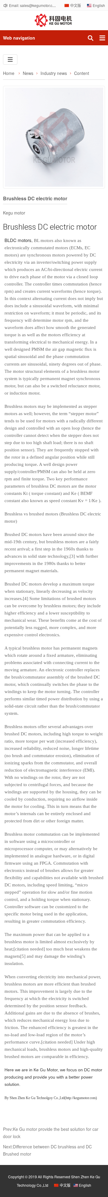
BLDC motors (18, 240)
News (28, 73)
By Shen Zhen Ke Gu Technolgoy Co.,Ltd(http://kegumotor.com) (51, 1098)
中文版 (75, 5)
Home (8, 73)
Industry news (53, 73)
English (99, 5)
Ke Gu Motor (46, 1069)
